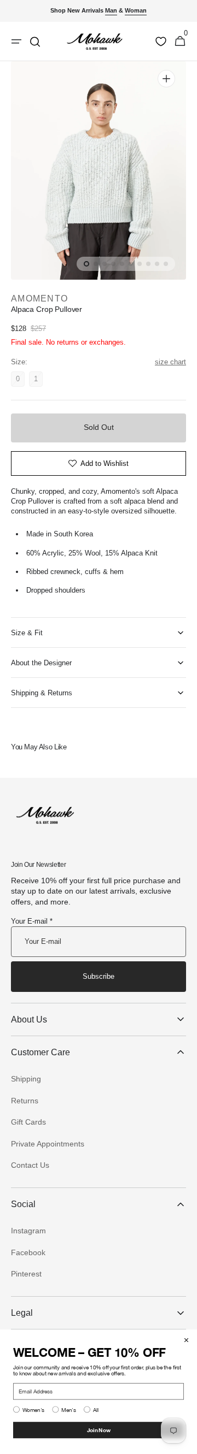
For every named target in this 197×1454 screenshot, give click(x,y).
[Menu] (16, 41)
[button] (180, 41)
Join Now (99, 1430)
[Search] (35, 41)
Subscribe (98, 976)
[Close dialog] (186, 1340)
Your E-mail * (32, 921)
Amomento (39, 298)
